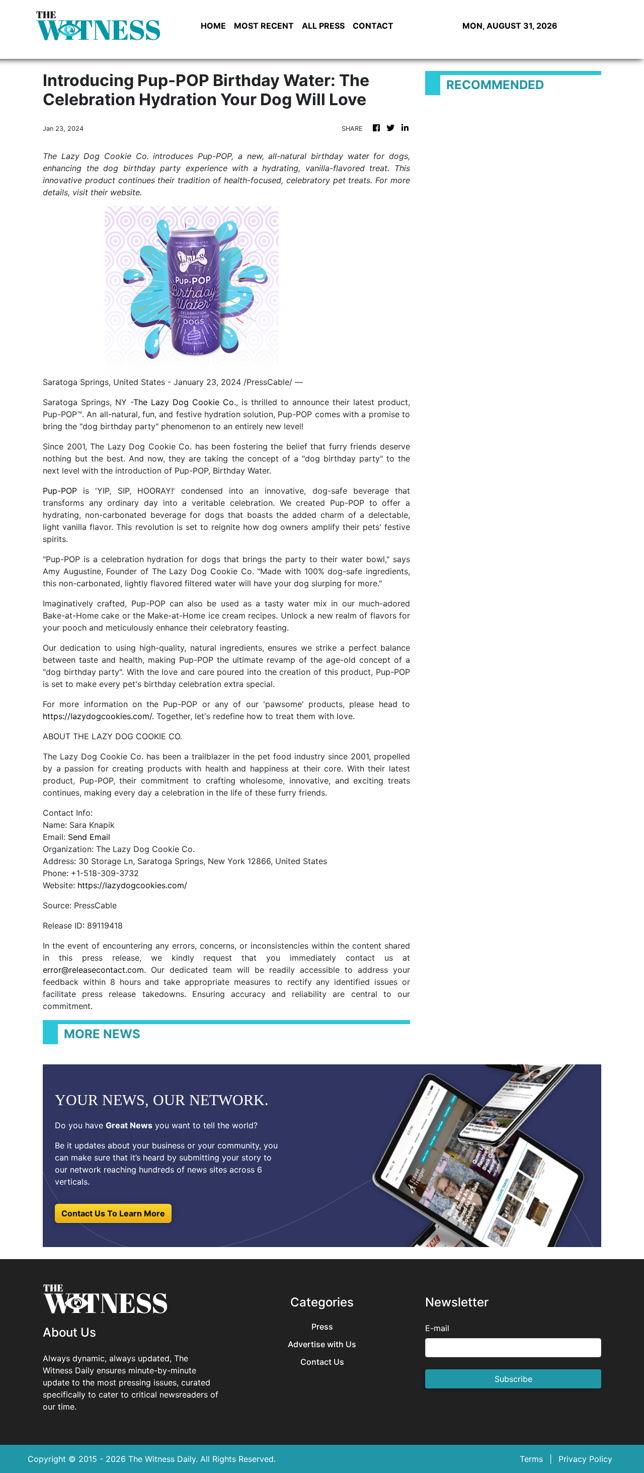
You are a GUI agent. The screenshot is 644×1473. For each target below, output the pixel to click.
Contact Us (322, 1362)
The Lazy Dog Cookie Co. (184, 402)
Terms (531, 1459)
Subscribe (513, 1379)
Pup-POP (60, 491)
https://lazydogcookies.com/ (97, 716)
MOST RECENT (264, 26)
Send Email (89, 837)
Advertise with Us (322, 1344)
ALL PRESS (323, 26)
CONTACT (373, 26)
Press (322, 1327)
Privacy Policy (585, 1459)
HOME (213, 26)
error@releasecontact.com (93, 970)
